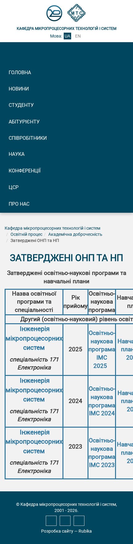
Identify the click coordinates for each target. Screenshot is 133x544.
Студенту (21, 105)
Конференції (25, 171)
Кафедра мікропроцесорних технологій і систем (52, 228)
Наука (16, 154)
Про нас (19, 204)
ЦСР (14, 187)
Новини (19, 89)
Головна (20, 72)
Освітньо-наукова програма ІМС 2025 (101, 349)
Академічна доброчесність (75, 234)
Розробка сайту (57, 531)
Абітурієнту (24, 122)
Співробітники (28, 138)
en (78, 36)
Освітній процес (26, 234)
